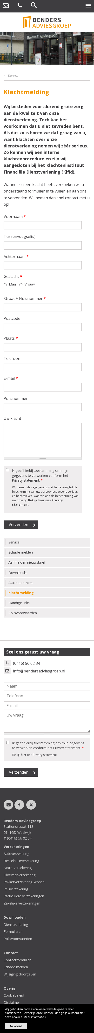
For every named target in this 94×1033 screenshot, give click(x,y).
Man (12, 284)
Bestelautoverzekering (21, 860)
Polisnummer (16, 398)
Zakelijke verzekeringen (22, 903)
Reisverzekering (16, 889)
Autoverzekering (16, 853)
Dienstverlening (16, 924)
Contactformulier (17, 960)
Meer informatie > (35, 1017)
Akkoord (16, 1026)
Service (13, 75)
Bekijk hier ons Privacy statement (34, 755)
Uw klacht (12, 418)
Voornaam (15, 216)
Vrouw (30, 284)
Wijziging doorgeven (20, 974)
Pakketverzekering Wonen (24, 882)
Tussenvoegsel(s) (19, 236)
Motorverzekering (18, 867)
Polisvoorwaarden (18, 938)
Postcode (12, 318)
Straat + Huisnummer (25, 298)
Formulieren (13, 931)
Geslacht (13, 276)
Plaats (11, 338)
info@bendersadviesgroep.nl (39, 671)
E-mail (11, 378)
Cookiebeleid (14, 995)
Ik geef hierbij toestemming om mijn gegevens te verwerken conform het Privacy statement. (40, 475)
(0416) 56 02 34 (26, 663)
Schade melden (16, 967)
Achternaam (16, 256)
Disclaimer (12, 1002)
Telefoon (12, 358)
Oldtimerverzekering (20, 875)
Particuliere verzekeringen (24, 896)
